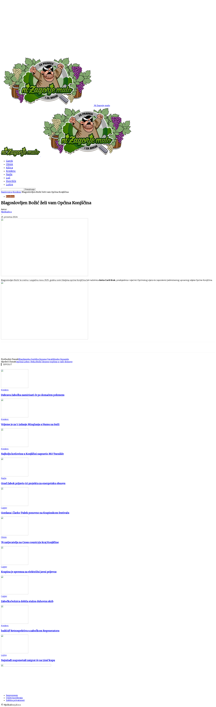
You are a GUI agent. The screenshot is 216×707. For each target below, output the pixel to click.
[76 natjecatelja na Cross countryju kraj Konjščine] (14, 534)
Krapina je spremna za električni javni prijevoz (28, 571)
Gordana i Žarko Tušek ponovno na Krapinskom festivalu (35, 512)
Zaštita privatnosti (15, 700)
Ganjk (9, 160)
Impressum (12, 695)
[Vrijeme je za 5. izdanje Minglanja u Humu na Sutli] (14, 416)
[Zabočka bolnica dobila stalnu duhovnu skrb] (14, 593)
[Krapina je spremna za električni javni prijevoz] (14, 564)
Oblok (9, 164)
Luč (8, 177)
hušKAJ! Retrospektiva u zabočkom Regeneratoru (30, 630)
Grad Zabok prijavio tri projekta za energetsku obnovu (33, 483)
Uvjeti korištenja (14, 698)
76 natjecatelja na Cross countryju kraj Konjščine (30, 542)
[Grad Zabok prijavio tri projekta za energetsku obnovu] (14, 475)
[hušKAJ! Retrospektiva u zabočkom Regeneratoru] (14, 623)
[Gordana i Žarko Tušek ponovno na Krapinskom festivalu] (14, 505)
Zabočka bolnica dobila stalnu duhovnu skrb (27, 601)
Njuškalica (6, 212)
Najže (9, 174)
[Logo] (20, 156)
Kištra (9, 167)
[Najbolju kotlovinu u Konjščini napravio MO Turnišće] (14, 446)
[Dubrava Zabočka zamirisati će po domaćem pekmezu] (14, 387)
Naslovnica (6, 192)
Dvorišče (11, 181)
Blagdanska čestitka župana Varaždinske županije (43, 359)
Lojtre (9, 184)
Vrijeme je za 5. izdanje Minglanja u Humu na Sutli (30, 424)
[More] (33, 347)
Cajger (4, 507)
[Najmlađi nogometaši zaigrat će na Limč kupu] (14, 652)
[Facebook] (24, 347)
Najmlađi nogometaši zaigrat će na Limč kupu (28, 660)
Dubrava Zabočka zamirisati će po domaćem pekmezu (32, 395)
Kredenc (11, 171)
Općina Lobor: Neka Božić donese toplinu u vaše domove (44, 361)
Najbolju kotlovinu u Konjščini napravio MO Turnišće (32, 453)
